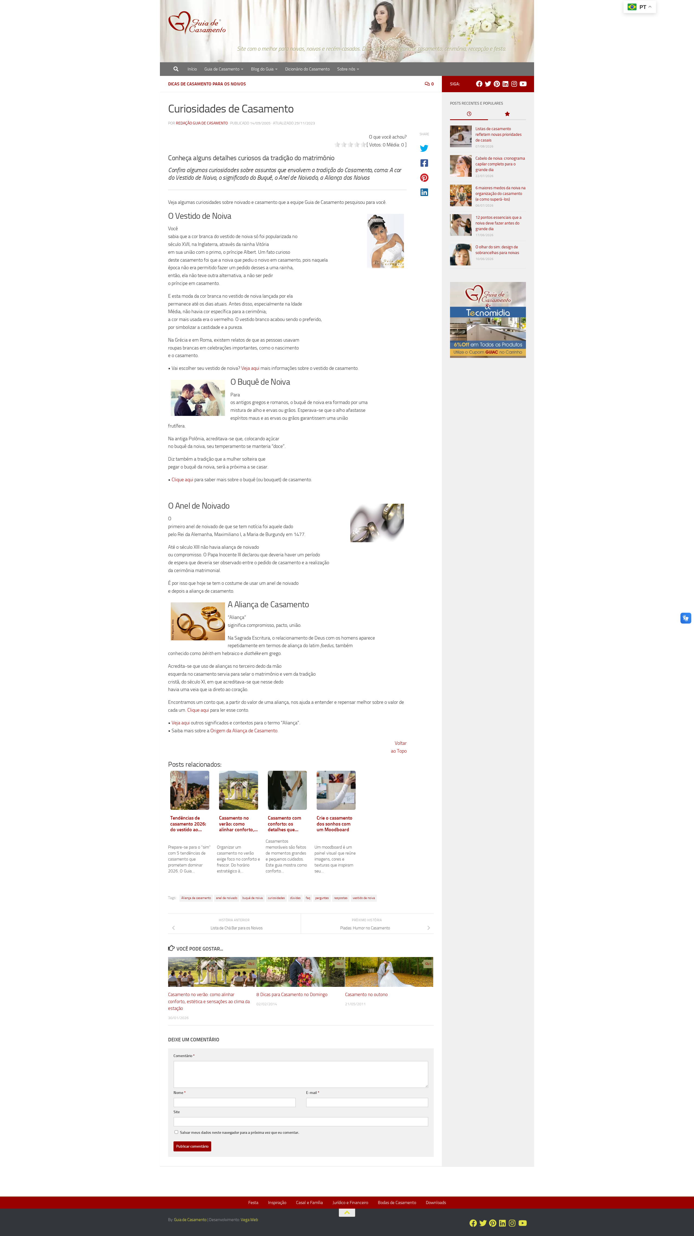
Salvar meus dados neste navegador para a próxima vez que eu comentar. (239, 1132)
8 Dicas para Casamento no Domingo (291, 994)
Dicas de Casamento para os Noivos (207, 83)
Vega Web (249, 1219)
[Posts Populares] (507, 114)
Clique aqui (182, 480)
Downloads (436, 1202)
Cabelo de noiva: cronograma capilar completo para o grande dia (500, 164)
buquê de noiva (252, 898)
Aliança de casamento (196, 898)
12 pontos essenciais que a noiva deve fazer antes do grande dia (498, 223)
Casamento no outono (366, 994)
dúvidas (295, 898)
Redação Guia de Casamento (202, 123)
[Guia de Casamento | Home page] (197, 23)
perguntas (322, 898)
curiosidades (276, 898)
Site (177, 1112)
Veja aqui (250, 368)
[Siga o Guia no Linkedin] (505, 84)
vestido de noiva (364, 898)
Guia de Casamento (221, 69)
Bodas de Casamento (397, 1202)
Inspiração (277, 1202)
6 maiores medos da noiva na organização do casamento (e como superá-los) (500, 193)
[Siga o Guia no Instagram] (514, 84)
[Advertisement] (488, 454)
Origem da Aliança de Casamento (243, 731)
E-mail (312, 1092)
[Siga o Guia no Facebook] (479, 84)
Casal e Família (309, 1202)
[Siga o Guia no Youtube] (522, 84)
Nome (180, 1092)
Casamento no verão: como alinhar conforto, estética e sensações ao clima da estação (209, 1001)
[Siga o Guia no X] (488, 84)
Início (192, 69)
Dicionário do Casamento (307, 69)
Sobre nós (346, 69)
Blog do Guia (262, 69)
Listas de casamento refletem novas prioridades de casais (498, 134)
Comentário (184, 1056)
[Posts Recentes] (469, 114)
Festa (253, 1202)
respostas (341, 898)
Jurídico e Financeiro (350, 1202)
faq (308, 898)
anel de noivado (226, 898)
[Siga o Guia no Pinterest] (496, 84)
